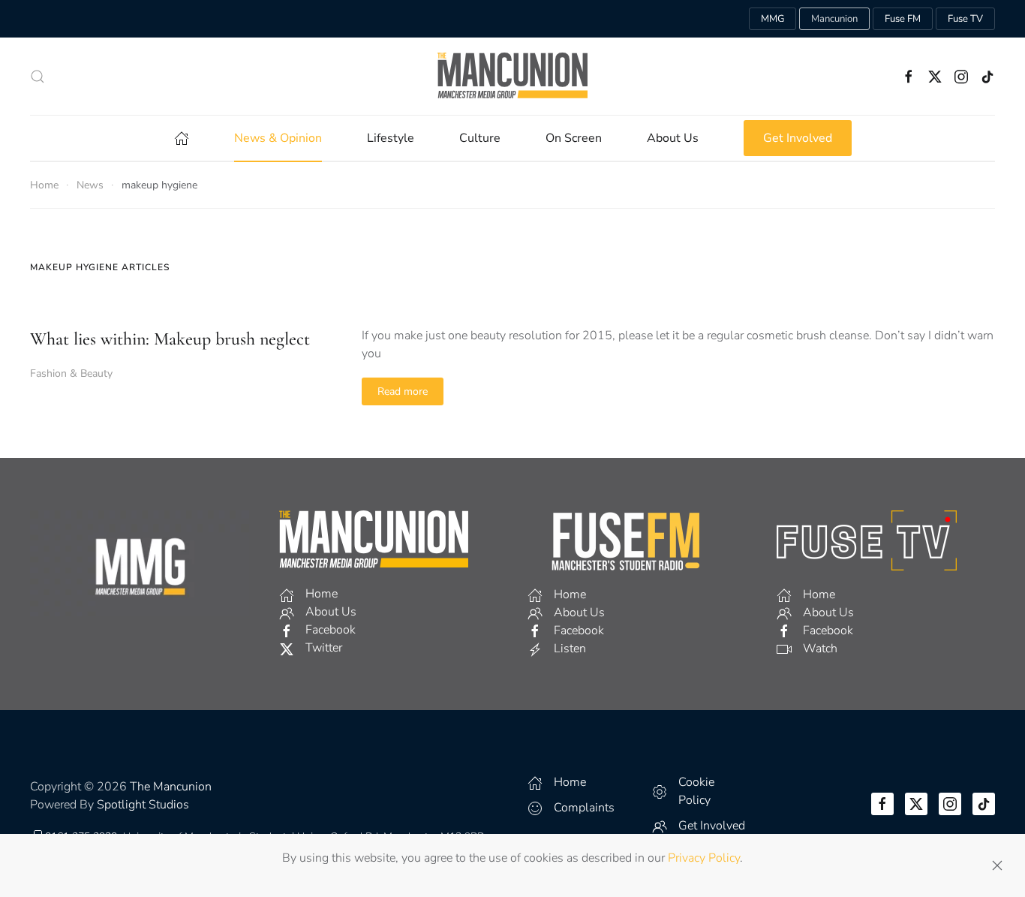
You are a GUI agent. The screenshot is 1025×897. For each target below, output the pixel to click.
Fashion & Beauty (71, 373)
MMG (772, 19)
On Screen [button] (574, 138)
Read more (402, 391)
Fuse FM (903, 19)
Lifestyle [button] (390, 138)
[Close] (997, 865)
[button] (37, 76)
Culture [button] (479, 138)
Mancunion (834, 19)
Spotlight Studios (143, 804)
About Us (673, 138)
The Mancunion (171, 786)
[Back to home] (512, 76)
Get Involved (797, 138)
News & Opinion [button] (278, 138)
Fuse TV (965, 19)
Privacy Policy (704, 858)
